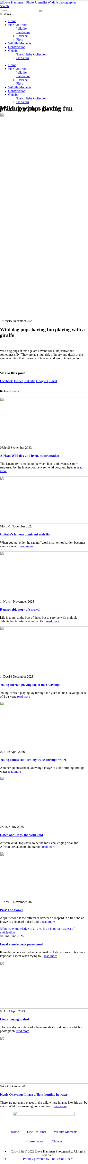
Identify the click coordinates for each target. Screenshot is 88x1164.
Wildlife (21, 28)
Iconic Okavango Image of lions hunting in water (34, 1094)
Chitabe (13, 50)
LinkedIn (29, 381)
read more (26, 546)
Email (53, 381)
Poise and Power (11, 910)
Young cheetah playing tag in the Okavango (30, 684)
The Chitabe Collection (31, 54)
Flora (19, 39)
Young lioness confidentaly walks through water (33, 759)
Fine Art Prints (17, 25)
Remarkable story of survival (20, 609)
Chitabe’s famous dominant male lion (25, 534)
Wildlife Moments (19, 43)
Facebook (6, 381)
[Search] (40, 11)
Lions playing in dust (14, 1019)
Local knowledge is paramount (21, 944)
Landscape (23, 32)
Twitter (18, 381)
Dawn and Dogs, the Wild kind (21, 835)
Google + (42, 381)
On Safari (22, 58)
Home (12, 21)
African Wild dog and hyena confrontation (29, 455)
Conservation (16, 47)
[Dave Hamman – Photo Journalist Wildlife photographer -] (38, 2)
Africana (22, 36)
